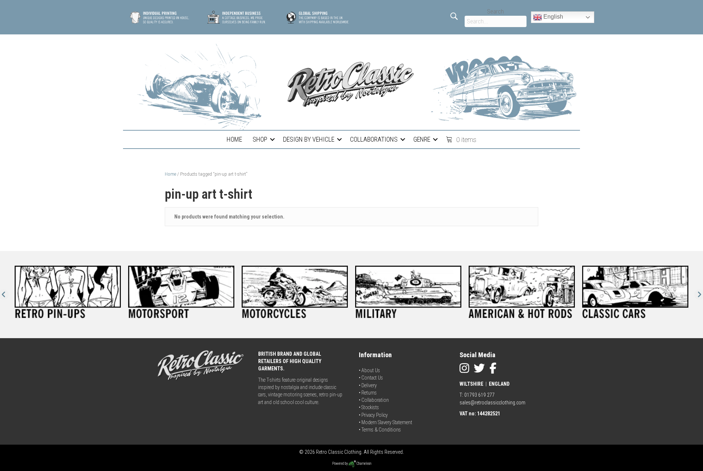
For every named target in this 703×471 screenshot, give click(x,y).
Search (495, 11)
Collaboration (375, 400)
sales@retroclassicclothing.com (492, 402)
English (552, 17)
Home (170, 174)
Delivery (369, 385)
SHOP (260, 139)
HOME (234, 139)
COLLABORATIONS (374, 139)
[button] (272, 139)
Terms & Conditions (381, 430)
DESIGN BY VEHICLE (308, 139)
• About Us (369, 370)
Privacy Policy (374, 415)
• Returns (368, 393)
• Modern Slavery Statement (385, 422)
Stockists (370, 407)
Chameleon (363, 463)
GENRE (421, 139)
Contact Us (372, 378)
